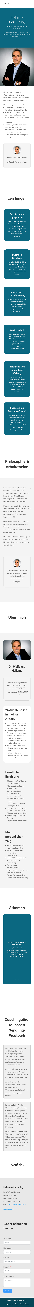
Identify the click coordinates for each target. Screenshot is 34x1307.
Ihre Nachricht (9, 1276)
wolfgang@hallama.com (17, 1204)
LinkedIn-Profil (8, 1209)
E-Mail (6, 1257)
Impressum (9, 1304)
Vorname (7, 1239)
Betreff (6, 1267)
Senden (7, 1291)
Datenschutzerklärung (22, 1304)
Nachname (7, 1248)
